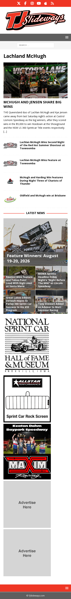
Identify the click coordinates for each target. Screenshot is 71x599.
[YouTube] (39, 3)
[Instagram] (32, 3)
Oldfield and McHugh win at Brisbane (43, 195)
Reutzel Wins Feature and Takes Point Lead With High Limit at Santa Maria (19, 281)
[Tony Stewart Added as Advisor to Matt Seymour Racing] (52, 302)
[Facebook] (25, 3)
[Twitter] (19, 3)
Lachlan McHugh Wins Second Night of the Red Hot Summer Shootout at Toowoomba (42, 145)
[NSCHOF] (27, 372)
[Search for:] (35, 45)
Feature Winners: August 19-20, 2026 (32, 258)
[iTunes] (46, 3)
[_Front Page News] (10, 146)
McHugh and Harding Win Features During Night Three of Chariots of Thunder (41, 180)
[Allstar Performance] (27, 420)
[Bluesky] (52, 3)
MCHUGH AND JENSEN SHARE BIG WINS (32, 104)
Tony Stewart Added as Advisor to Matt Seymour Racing (51, 307)
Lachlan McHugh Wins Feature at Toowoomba (40, 161)
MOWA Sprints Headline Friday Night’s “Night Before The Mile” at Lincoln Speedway (51, 280)
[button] (66, 37)
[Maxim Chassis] (27, 477)
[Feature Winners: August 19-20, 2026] (35, 242)
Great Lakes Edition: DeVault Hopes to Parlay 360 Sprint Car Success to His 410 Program (19, 304)
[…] (5, 131)
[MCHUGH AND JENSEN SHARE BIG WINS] (35, 80)
